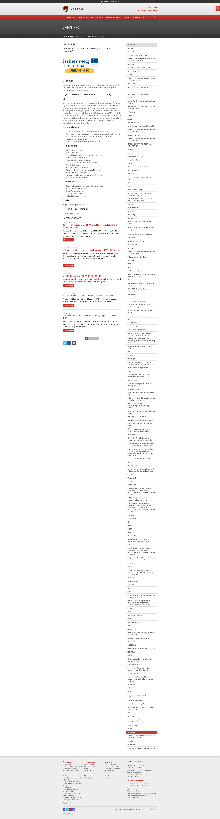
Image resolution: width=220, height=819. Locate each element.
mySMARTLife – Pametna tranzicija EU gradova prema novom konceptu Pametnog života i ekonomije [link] (140, 572)
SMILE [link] (129, 588)
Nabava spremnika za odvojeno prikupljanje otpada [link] (140, 311)
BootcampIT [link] (131, 434)
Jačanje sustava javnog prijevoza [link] (137, 368)
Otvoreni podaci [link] (109, 772)
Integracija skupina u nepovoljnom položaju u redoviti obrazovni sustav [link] (141, 596)
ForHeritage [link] (131, 359)
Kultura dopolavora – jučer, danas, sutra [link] (139, 234)
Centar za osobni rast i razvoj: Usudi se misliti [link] (139, 223)
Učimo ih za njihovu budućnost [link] (136, 416)
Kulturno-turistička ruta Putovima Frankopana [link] (141, 748)
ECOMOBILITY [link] (131, 518)
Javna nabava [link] (109, 774)
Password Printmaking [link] (134, 622)
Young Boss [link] (131, 84)
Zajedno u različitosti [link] (133, 135)
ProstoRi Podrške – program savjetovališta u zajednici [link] (141, 102)
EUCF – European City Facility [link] (136, 301)
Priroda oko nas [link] (132, 244)
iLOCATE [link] (130, 525)
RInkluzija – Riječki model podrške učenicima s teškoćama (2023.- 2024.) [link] (141, 60)
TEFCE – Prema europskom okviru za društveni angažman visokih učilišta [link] (138, 430)
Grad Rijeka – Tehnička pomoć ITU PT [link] (138, 68)
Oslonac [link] (130, 75)
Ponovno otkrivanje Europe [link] (135, 241)
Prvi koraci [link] (130, 248)
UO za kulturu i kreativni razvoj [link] (71, 781)
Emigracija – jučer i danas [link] (135, 700)
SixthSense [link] (131, 174)
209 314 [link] (147, 786)
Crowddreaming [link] (132, 380)
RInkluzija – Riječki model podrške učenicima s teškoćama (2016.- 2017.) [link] (141, 252)
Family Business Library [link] (134, 190)
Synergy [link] (130, 319)
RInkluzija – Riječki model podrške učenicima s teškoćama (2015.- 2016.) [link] (141, 399)
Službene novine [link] (109, 777)
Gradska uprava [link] (70, 17)
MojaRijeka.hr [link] (105, 1)
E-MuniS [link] (130, 741)
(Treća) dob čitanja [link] (133, 326)
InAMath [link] (130, 98)
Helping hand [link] (131, 684)
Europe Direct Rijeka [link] (133, 160)
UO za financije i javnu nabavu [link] (71, 787)
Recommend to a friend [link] (74, 343)
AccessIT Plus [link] (131, 629)
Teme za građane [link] (97, 17)
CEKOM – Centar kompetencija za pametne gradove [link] (140, 284)
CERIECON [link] (130, 716)
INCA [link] (128, 522)
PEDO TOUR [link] (131, 641)
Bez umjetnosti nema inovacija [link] (136, 122)
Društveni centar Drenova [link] (135, 271)
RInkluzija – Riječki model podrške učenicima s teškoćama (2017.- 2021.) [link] (141, 139)
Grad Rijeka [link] (70, 813)
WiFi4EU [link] (129, 264)
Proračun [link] (107, 776)
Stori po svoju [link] (131, 280)
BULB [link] (129, 691)
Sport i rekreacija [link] (88, 774)
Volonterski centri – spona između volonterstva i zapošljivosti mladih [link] (138, 669)
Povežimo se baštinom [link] (134, 316)
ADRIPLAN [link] (130, 578)
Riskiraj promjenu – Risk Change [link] (137, 257)
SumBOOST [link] (131, 352)
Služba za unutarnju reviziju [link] (70, 799)
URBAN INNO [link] (131, 732)
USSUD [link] (129, 655)
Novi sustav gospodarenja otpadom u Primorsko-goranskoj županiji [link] (138, 721)
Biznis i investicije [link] (88, 770)
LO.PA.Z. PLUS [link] (131, 485)
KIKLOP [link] (129, 529)
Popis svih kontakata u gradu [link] (135, 780)
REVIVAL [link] (130, 371)
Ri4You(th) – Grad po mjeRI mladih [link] (137, 55)
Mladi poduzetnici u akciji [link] (135, 156)
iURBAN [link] (129, 532)
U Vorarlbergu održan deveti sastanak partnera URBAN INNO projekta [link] (92, 250)
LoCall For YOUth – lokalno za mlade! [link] (138, 458)
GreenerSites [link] (131, 745)
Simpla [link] (129, 462)
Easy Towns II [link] (131, 298)
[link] (218, 8)
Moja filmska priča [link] (132, 237)
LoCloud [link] (129, 545)
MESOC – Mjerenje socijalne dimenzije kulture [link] (139, 178)
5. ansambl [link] (130, 515)
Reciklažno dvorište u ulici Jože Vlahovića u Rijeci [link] (140, 393)
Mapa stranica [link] (118, 809)
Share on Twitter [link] (65, 343)
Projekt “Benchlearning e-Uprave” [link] (137, 704)
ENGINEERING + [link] (132, 645)
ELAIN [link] (129, 592)
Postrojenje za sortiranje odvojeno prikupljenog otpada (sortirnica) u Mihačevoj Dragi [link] (141, 341)
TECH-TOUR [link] (131, 652)
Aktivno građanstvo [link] (89, 777)
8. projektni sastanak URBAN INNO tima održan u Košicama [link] (88, 295)
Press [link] (149, 10)
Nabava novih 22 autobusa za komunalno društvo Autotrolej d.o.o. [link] (139, 306)
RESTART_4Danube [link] (133, 323)
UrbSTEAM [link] (130, 64)
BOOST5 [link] (130, 48)
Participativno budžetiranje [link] (112, 768)
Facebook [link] (64, 809)
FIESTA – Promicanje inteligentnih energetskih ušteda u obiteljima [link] (137, 499)
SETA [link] (129, 626)
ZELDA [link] (129, 267)
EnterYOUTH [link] (131, 563)
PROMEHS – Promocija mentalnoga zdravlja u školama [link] (141, 412)
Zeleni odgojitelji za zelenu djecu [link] (137, 87)
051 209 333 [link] (135, 797)
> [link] (97, 338)
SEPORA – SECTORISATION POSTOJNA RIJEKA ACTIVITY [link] (139, 145)
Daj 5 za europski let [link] (133, 71)
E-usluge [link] (126, 17)
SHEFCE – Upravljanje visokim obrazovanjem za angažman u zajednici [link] (141, 275)
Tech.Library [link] (131, 215)
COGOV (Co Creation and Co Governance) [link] (140, 420)
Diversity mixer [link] (132, 294)
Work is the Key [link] (132, 478)
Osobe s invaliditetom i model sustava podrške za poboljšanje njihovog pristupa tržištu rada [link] (140, 679)
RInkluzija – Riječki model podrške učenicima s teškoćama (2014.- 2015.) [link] (141, 737)
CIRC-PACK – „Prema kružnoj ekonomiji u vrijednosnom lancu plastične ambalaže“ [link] (139, 439)
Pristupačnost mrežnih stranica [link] (131, 809)
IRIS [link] (128, 567)
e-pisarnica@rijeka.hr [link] (141, 795)
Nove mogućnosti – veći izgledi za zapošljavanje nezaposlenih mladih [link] (138, 540)
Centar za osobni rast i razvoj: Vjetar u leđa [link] (140, 227)
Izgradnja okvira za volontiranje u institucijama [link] (137, 696)
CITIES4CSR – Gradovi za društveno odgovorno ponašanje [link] (138, 290)
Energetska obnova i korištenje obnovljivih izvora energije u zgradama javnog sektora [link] (140, 444)
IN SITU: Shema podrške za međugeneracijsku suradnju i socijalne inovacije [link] (139, 406)
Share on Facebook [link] (69, 343)
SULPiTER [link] (130, 729)
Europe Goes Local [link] (133, 389)
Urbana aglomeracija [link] (113, 17)
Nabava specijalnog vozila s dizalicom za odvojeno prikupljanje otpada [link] (139, 200)
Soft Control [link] (131, 585)
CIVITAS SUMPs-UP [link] (133, 536)
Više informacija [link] (68, 240)
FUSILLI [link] (129, 91)
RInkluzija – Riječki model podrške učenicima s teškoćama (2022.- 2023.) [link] (141, 79)
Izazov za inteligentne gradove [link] (136, 330)
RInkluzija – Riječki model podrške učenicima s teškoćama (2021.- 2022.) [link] (141, 130)
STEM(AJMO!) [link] (131, 112)
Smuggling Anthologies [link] (134, 615)
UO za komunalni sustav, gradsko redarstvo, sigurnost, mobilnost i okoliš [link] (72, 774)
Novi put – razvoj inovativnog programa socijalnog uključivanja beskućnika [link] (139, 334)
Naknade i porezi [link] (88, 776)
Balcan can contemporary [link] (135, 664)
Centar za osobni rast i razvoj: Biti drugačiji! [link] (140, 126)
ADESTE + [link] (130, 183)
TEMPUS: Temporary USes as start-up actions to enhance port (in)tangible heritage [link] (141, 363)
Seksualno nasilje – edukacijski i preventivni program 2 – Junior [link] (141, 107)
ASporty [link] (129, 119)
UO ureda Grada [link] (67, 764)
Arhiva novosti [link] (142, 10)
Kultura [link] (86, 768)
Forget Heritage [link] (132, 725)
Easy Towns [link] (131, 474)
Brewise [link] (130, 153)
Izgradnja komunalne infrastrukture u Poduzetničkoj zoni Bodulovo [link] (138, 375)
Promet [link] (86, 772)
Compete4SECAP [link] (132, 465)
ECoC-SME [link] (130, 355)
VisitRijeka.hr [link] (115, 1)
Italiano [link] (155, 7)
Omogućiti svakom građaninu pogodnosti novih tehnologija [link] (140, 708)
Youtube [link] (70, 809)
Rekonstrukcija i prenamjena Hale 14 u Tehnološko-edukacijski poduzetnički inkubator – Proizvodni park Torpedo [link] (139, 603)
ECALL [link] (129, 186)
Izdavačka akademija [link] (133, 673)
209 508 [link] (147, 784)
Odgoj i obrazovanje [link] (89, 764)
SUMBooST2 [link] (131, 211)
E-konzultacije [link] (97, 279)
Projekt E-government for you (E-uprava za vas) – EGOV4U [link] (140, 634)
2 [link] (90, 338)
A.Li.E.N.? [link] (130, 115)
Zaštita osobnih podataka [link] (112, 766)
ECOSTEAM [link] (130, 52)
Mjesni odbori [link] (83, 17)
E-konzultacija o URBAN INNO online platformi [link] (82, 276)
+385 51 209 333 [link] (136, 767)
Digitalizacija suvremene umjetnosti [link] (138, 638)
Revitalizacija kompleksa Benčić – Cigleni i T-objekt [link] (141, 424)
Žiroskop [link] (130, 481)
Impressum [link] (154, 809)
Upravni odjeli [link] (67, 762)
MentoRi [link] (130, 163)
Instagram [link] (73, 809)
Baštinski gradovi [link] (132, 218)
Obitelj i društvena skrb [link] (90, 766)
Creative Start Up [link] (132, 581)
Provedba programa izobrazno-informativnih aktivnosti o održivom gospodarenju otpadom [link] (141, 470)
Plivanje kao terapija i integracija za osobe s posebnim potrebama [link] (140, 660)
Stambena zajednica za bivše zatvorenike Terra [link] (140, 347)
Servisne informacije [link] (139, 17)
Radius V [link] (130, 204)
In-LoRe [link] (129, 231)
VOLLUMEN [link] (130, 260)
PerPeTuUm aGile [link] (132, 170)
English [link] (149, 7)
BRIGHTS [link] (130, 612)
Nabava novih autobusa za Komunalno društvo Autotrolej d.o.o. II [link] (139, 194)
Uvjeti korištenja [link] (145, 809)
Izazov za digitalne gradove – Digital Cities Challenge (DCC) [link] (140, 385)
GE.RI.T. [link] (129, 713)
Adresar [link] (155, 10)
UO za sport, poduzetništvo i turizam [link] (72, 766)
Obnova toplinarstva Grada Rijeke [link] (137, 167)
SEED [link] (129, 619)
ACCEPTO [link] (130, 149)
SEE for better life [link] (133, 208)
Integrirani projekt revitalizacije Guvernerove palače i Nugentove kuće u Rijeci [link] (141, 559)
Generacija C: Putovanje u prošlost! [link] (138, 94)
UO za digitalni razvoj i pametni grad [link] (72, 797)
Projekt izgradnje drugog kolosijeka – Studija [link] (141, 648)
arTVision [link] (130, 608)
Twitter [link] (67, 809)
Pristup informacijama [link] (111, 764)
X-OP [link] (129, 688)
